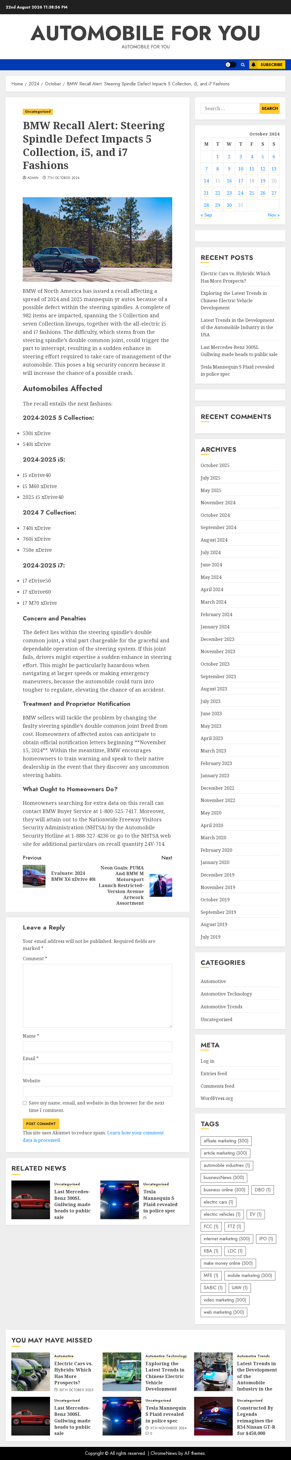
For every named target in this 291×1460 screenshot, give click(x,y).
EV (256, 1214)
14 (206, 181)
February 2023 (216, 763)
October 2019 (215, 899)
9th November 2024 (168, 1428)
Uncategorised (38, 111)
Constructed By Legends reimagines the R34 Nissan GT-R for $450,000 (256, 1421)
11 (251, 169)
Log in (207, 1061)
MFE (211, 1275)
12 (262, 169)
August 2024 (214, 540)
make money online (228, 1263)
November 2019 (218, 887)
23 (229, 193)
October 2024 (215, 515)
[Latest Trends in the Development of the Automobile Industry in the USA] (213, 1371)
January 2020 (215, 862)
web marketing (224, 1312)
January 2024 (215, 627)
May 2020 (211, 813)
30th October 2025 (76, 1390)
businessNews (224, 1177)
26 (262, 193)
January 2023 (215, 775)
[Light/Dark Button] (230, 64)
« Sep (206, 215)
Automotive (213, 981)
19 (262, 181)
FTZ (234, 1226)
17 (240, 181)
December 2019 (217, 875)
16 (229, 181)
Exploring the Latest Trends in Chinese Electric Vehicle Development (234, 300)
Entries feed (214, 1073)
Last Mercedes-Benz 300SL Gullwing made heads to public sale (72, 1204)
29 (217, 205)
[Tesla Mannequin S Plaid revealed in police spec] (119, 1200)
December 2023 (217, 639)
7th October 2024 (63, 178)
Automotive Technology (226, 994)
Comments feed (217, 1086)
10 (240, 169)
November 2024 (218, 502)
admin (33, 178)
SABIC (213, 1287)
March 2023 (213, 751)
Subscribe (271, 64)
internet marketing (227, 1238)
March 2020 (213, 837)
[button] (242, 64)
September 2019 (218, 912)
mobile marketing (250, 1275)
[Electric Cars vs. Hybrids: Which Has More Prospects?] (30, 1371)
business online (225, 1189)
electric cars (218, 1202)
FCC (211, 1226)
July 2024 (211, 552)
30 (229, 205)
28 (206, 205)
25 (251, 193)
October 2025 (215, 465)
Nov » (274, 215)
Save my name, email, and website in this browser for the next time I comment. (96, 1106)
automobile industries (227, 1165)
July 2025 (211, 478)
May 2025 (211, 490)
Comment (35, 958)
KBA (211, 1251)
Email (31, 1058)
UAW (240, 1287)
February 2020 (216, 850)
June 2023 (211, 713)
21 (206, 193)
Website (31, 1080)
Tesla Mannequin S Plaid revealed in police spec (160, 1201)
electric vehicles (222, 1214)
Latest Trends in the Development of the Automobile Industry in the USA (237, 327)
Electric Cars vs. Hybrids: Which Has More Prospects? (73, 1373)
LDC (235, 1251)
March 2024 (213, 602)
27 (274, 193)
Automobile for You (145, 33)
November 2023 (218, 651)
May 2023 (211, 726)
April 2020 (212, 825)
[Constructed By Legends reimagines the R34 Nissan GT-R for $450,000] (213, 1416)
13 (274, 169)
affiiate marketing (226, 1141)
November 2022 (218, 800)
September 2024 (218, 527)
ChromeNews (164, 1453)
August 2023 (214, 689)
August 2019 (214, 924)
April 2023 (212, 738)
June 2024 (211, 565)
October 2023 (215, 664)
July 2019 (211, 937)
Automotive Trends (221, 1007)
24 (240, 193)
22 (217, 193)
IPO (266, 1238)
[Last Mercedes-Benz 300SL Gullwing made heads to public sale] (30, 1200)
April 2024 (212, 589)
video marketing (225, 1300)
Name (31, 1036)
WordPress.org (217, 1098)
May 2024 (211, 577)
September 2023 (218, 676)
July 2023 (211, 701)
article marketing (225, 1153)
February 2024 (216, 614)
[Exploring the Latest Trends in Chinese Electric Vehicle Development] (122, 1371)
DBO (263, 1189)
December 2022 (217, 788)
